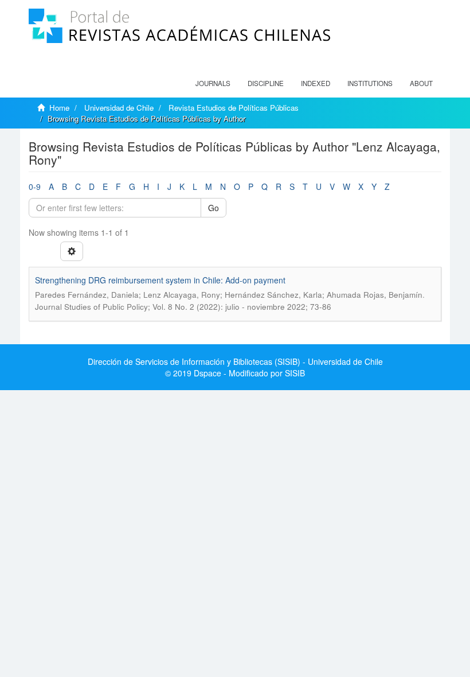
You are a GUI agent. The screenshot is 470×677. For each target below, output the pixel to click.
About (421, 83)
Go (213, 207)
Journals (212, 83)
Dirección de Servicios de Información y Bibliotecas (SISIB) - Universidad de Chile (235, 361)
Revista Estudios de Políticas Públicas (234, 107)
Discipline (266, 83)
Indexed (315, 83)
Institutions (370, 83)
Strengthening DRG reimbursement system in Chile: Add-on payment (160, 280)
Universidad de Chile (119, 107)
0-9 (35, 186)
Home (59, 107)
